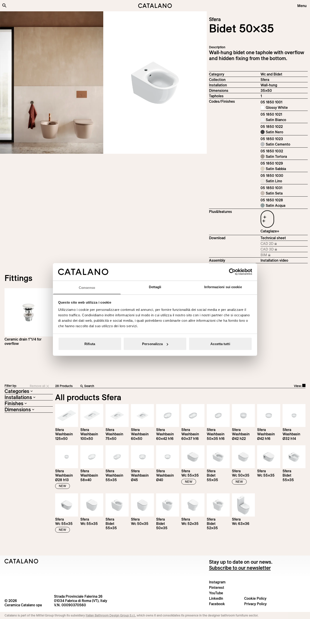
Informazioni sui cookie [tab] (223, 287)
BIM (272, 255)
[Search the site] (4, 5)
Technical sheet (273, 238)
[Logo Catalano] (21, 561)
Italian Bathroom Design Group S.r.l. (110, 615)
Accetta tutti (220, 344)
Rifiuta (89, 344)
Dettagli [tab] (155, 287)
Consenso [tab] (87, 287)
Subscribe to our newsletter (240, 568)
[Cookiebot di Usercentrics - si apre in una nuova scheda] (232, 271)
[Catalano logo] (155, 5)
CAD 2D (272, 243)
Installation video (274, 260)
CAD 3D (272, 249)
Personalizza (152, 344)
